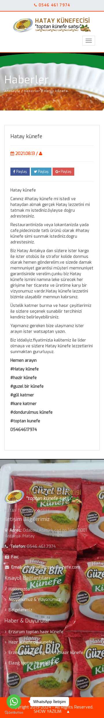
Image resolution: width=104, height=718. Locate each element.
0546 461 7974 (54, 5)
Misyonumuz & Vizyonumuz (34, 599)
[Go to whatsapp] (14, 701)
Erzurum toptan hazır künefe (36, 632)
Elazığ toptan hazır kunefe (33, 663)
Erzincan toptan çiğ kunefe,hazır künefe (46, 652)
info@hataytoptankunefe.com (52, 567)
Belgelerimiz (20, 610)
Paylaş (21, 171)
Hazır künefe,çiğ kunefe (31, 642)
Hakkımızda (19, 589)
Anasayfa (12, 91)
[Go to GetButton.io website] (14, 712)
